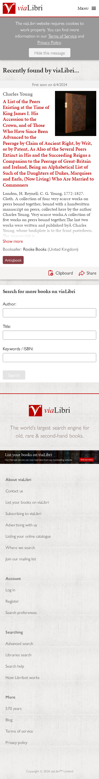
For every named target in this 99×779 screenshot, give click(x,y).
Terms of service (19, 731)
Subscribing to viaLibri (23, 513)
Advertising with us (21, 524)
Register (12, 601)
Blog (9, 719)
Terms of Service (62, 36)
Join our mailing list (21, 558)
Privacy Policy (49, 42)
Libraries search (18, 654)
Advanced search (19, 643)
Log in (10, 589)
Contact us (14, 490)
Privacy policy (16, 742)
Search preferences (21, 612)
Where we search (20, 547)
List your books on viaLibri (27, 502)
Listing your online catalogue (28, 536)
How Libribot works (23, 677)
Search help (15, 666)
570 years (14, 708)
